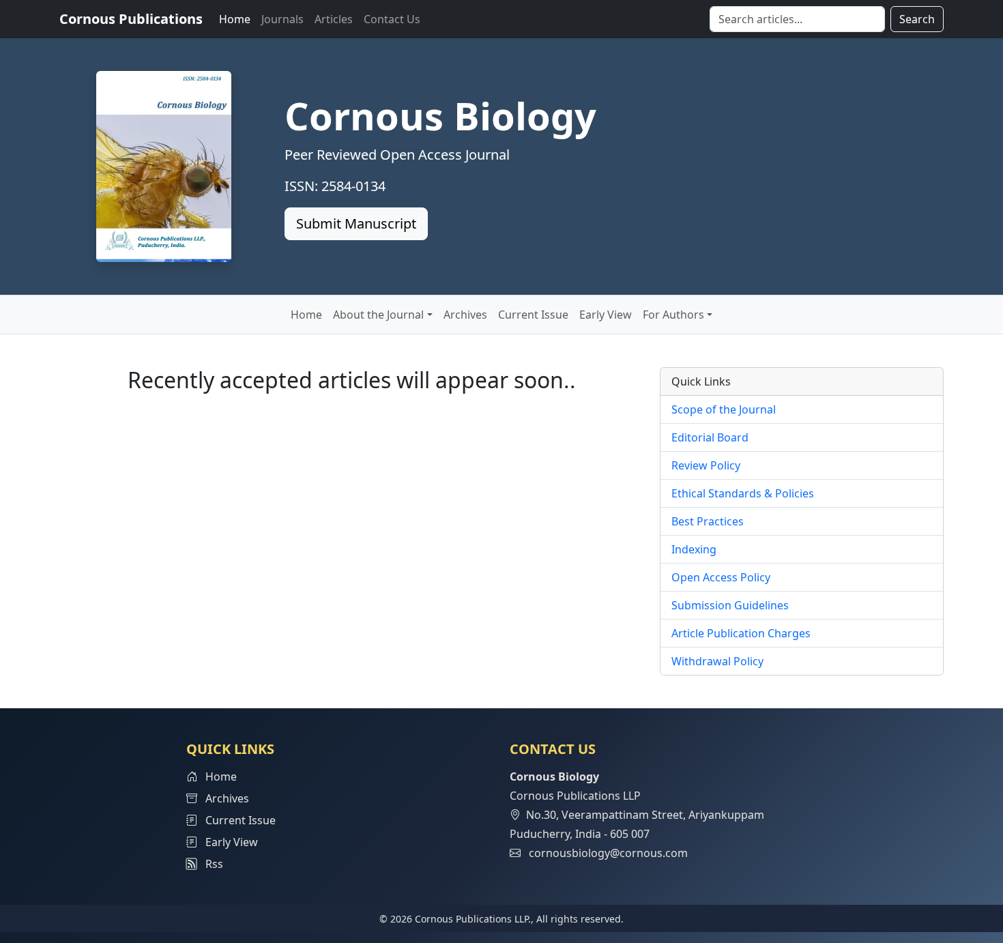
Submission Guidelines (730, 605)
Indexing (693, 549)
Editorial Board (709, 437)
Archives (465, 314)
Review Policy (705, 465)
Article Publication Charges (741, 633)
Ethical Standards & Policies (742, 493)
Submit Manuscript (356, 223)
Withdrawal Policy (717, 661)
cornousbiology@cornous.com (608, 852)
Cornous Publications (131, 19)
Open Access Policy (720, 577)
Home (234, 19)
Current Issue (533, 314)
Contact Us (392, 19)
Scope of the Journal (723, 409)
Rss (210, 863)
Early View (605, 314)
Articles (334, 19)
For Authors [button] (673, 314)
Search (917, 19)
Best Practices (707, 521)
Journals (282, 19)
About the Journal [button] (378, 314)
